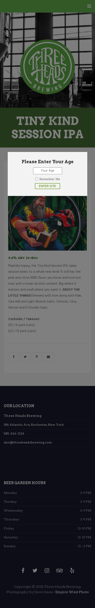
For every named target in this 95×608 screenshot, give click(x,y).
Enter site (47, 186)
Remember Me (50, 179)
